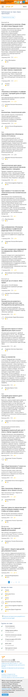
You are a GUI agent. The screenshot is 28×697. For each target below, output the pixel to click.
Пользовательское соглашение (9, 675)
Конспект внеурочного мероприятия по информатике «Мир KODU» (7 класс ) (13, 251)
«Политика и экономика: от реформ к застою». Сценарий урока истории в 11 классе (13, 93)
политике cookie (6, 689)
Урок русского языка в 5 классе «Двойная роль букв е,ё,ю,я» (11, 329)
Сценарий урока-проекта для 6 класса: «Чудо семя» (11, 396)
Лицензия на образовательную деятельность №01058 (13, 665)
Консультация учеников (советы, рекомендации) (10, 427)
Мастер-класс (5, 526)
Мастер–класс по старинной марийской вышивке (10, 529)
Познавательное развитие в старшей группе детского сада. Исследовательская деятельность (12, 303)
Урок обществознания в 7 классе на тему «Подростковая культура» (13, 467)
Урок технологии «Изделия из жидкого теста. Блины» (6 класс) (12, 489)
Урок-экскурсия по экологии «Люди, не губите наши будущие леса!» (13, 25)
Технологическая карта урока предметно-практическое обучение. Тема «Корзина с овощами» (13, 167)
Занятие (3, 299)
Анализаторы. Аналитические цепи (13, 112)
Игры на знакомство (8, 357)
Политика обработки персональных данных (12, 677)
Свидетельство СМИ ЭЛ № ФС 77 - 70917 (11, 663)
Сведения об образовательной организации (12, 668)
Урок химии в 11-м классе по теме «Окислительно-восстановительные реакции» (13, 192)
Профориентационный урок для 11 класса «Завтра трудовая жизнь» (13, 431)
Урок (2, 66)
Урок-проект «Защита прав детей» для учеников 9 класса (13, 550)
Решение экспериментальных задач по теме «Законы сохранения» (13, 69)
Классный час (5, 22)
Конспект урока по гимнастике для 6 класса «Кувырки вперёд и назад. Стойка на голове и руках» (13, 509)
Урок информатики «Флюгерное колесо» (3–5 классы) (12, 135)
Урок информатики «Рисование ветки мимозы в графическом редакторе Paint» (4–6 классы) (12, 228)
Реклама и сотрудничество (8, 674)
